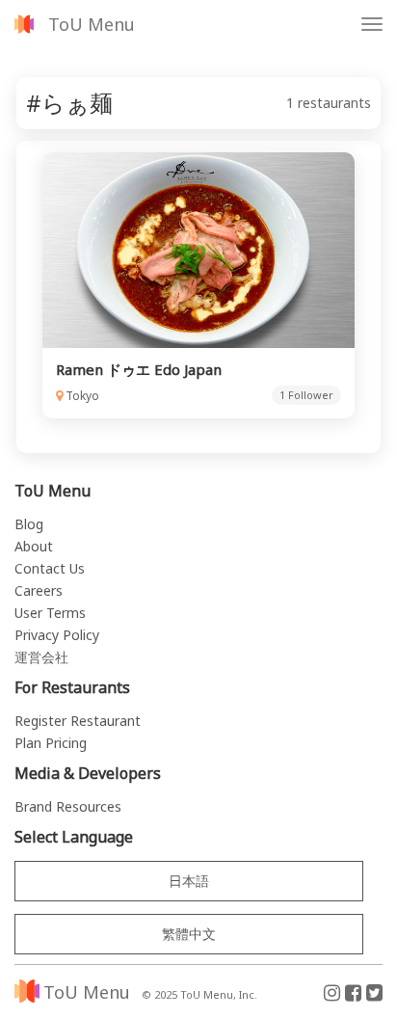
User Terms (50, 612)
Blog (28, 524)
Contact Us (49, 568)
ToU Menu (91, 24)
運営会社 (41, 657)
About (33, 546)
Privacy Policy (56, 635)
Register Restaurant (77, 720)
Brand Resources (67, 806)
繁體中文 (189, 933)
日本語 (189, 880)
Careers (38, 590)
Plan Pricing (50, 743)
